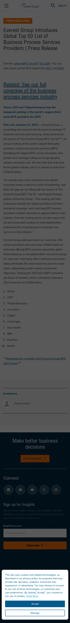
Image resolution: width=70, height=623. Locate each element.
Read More (32, 596)
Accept (35, 603)
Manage (35, 613)
